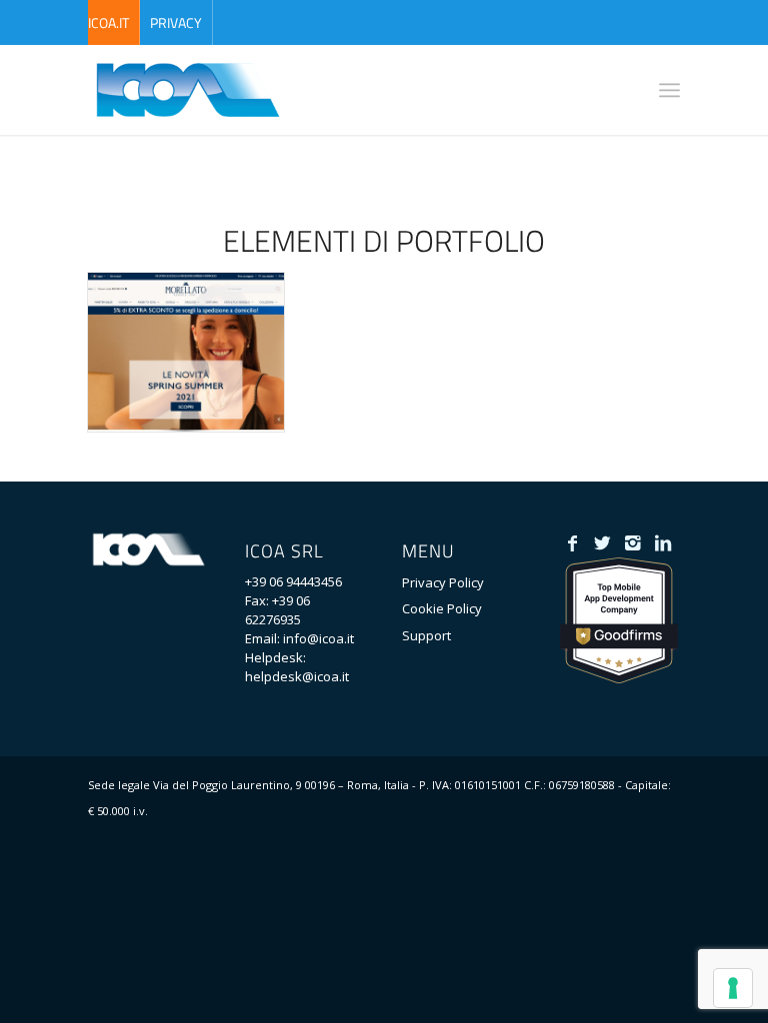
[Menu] (669, 90)
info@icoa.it (318, 638)
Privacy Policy (443, 582)
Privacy (176, 22)
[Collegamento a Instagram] (632, 542)
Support (426, 635)
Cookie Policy (442, 608)
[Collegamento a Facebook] (572, 542)
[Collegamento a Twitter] (602, 542)
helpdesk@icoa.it (297, 676)
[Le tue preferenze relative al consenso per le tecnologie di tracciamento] (733, 988)
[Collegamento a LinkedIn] (662, 542)
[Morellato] (186, 352)
